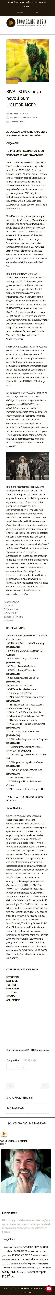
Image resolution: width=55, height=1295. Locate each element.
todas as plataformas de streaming (23, 181)
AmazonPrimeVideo (35, 1247)
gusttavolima (6, 1255)
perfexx (41, 1260)
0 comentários (17, 122)
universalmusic (8, 1247)
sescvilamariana (33, 1251)
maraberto (43, 1251)
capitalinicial (6, 1264)
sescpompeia (38, 1272)
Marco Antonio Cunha (25, 118)
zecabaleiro (20, 1251)
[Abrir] (26, 1174)
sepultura (23, 1272)
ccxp (36, 1268)
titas (46, 1259)
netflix (8, 1276)
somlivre (18, 1247)
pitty (28, 1272)
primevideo (35, 1263)
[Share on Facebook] (22, 1060)
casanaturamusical (21, 1259)
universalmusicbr (19, 1268)
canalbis (14, 1263)
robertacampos (45, 1267)
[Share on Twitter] (25, 1060)
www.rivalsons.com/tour (18, 594)
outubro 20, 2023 (18, 114)
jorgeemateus (7, 1268)
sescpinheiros (7, 1251)
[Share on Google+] (30, 1060)
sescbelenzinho (21, 1255)
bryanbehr (6, 1259)
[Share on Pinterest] (34, 1060)
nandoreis (30, 1267)
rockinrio (24, 1263)
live (35, 1259)
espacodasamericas (40, 1255)
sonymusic (10, 1271)
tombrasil (44, 1263)
